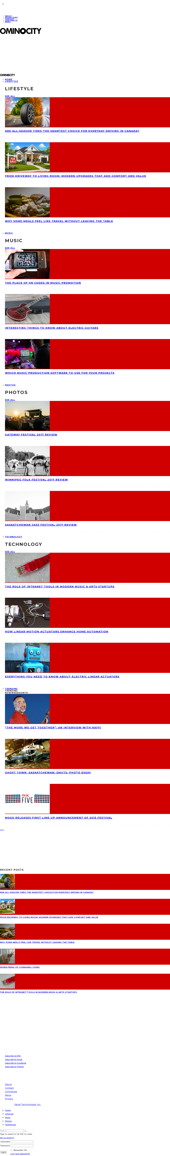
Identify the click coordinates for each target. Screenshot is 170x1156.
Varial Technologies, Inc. (27, 1104)
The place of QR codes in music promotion (43, 282)
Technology (13, 537)
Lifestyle (11, 81)
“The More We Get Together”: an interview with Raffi (53, 727)
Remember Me (20, 1150)
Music (9, 233)
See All (10, 96)
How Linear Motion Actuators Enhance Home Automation (56, 631)
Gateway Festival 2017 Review (31, 434)
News (8, 22)
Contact (9, 1088)
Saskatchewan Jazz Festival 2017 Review (41, 524)
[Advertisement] (74, 54)
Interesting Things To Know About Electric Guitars (51, 327)
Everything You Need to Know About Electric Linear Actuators (62, 676)
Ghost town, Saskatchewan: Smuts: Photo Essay (48, 772)
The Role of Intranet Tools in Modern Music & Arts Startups (59, 586)
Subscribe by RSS (13, 1055)
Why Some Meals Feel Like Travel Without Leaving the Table (59, 221)
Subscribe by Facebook (15, 1063)
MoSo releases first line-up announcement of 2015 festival (58, 817)
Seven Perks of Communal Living (20, 967)
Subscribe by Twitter (14, 1066)
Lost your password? (20, 1153)
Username (5, 1141)
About (8, 1084)
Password (5, 1145)
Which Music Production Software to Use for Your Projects (59, 372)
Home (8, 1110)
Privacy (9, 1098)
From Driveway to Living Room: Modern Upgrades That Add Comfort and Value (75, 175)
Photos (10, 385)
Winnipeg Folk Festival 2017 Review (36, 479)
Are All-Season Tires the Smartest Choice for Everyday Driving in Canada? (72, 130)
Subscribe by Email (13, 1059)
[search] (26, 1131)
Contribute (11, 20)
